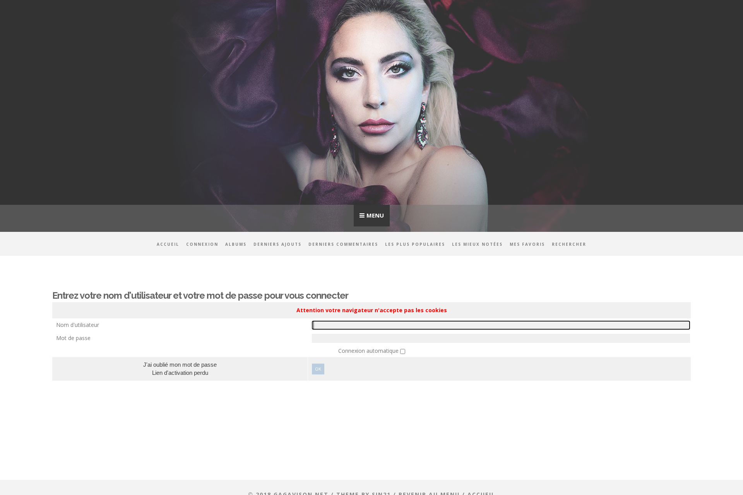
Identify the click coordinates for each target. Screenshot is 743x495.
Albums (236, 244)
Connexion (202, 244)
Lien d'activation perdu (180, 372)
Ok (318, 369)
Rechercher (569, 244)
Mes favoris (527, 244)
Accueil (168, 244)
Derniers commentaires (343, 244)
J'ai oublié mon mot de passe (180, 364)
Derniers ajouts (277, 244)
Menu (375, 215)
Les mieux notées (477, 244)
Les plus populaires (415, 244)
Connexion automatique (369, 350)
